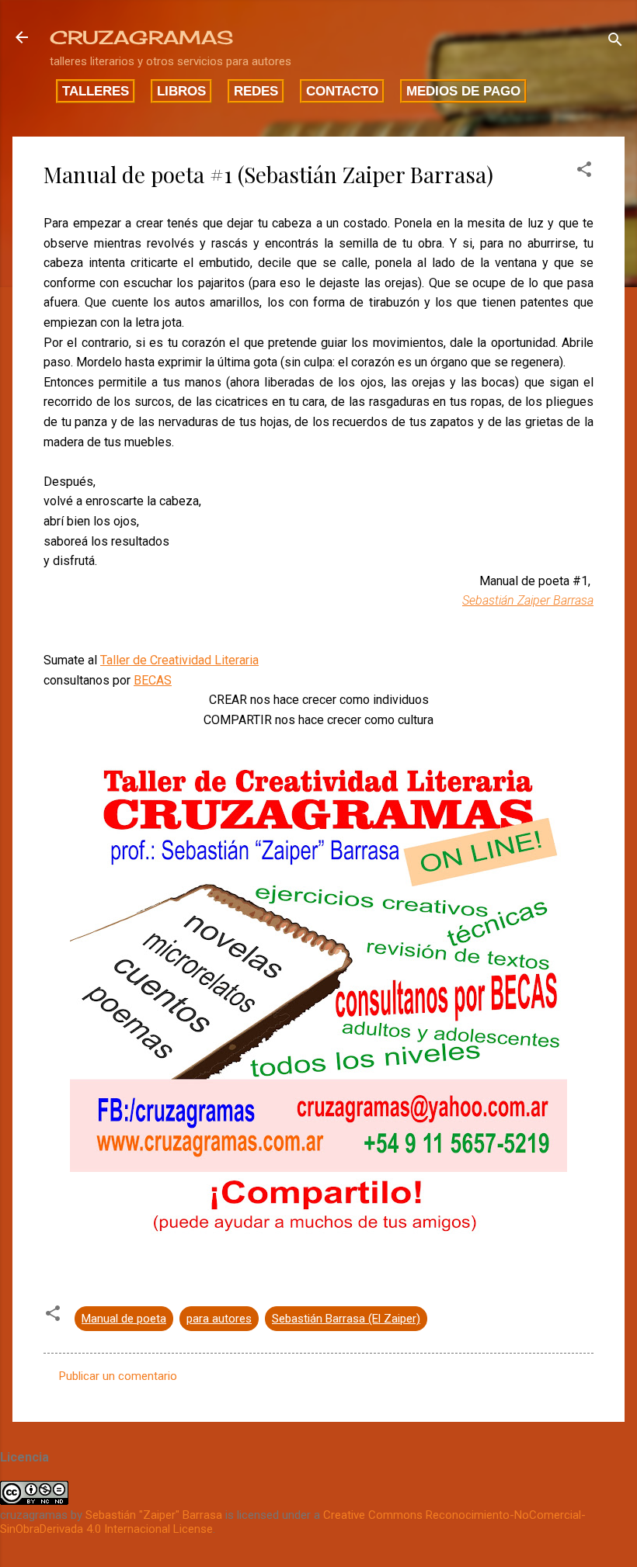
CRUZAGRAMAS (141, 37)
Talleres (95, 91)
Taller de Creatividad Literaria (179, 660)
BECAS (153, 680)
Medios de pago (463, 91)
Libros (181, 91)
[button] (584, 172)
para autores (219, 1319)
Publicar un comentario (118, 1376)
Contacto (342, 91)
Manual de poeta (124, 1319)
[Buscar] (615, 42)
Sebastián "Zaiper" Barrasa (153, 1515)
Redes (256, 91)
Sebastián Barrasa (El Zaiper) (346, 1319)
